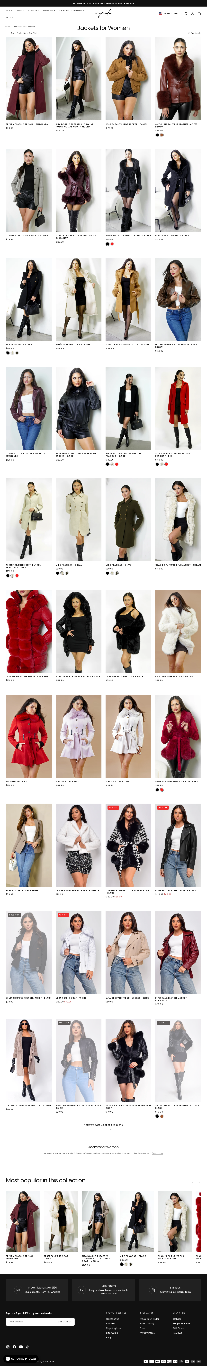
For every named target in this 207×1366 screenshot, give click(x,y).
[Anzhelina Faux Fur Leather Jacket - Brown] (161, 135)
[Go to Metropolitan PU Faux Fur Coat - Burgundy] (78, 190)
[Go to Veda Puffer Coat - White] (78, 952)
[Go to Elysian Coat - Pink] (78, 736)
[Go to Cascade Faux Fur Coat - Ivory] (178, 631)
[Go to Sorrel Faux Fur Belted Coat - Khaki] (128, 299)
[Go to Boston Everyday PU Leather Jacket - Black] (78, 1060)
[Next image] (48, 78)
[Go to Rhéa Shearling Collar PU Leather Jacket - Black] (78, 408)
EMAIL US (175, 1287)
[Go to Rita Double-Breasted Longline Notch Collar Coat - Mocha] (78, 78)
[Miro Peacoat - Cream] (12, 353)
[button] (186, 13)
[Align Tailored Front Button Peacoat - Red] (116, 464)
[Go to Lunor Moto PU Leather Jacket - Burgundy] (29, 408)
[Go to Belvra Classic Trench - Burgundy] (29, 78)
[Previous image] (9, 78)
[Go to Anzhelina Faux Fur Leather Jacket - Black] (178, 1060)
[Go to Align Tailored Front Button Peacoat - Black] (128, 408)
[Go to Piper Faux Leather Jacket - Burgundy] (178, 952)
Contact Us (112, 1319)
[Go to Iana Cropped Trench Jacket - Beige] (128, 952)
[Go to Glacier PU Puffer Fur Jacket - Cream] (178, 519)
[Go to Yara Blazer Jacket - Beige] (29, 845)
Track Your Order (149, 1319)
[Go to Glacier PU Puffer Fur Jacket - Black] (78, 631)
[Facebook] (14, 1347)
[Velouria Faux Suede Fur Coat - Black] (107, 244)
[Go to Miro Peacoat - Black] (29, 299)
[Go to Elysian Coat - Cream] (128, 736)
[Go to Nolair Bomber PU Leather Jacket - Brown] (178, 299)
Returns (110, 1323)
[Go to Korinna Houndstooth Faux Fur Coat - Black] (128, 845)
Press (142, 1328)
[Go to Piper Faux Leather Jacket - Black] (178, 845)
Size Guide (112, 1333)
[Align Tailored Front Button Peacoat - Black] (107, 464)
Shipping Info (113, 1328)
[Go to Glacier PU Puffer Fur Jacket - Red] (29, 631)
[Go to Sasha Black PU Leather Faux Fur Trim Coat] (128, 1060)
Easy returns (108, 1286)
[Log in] (193, 13)
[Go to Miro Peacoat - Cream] (78, 519)
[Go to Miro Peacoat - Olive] (128, 519)
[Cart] (199, 13)
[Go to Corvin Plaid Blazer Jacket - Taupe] (29, 190)
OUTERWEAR (49, 10)
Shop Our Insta (181, 1323)
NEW (8, 10)
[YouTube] (21, 1347)
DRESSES (32, 10)
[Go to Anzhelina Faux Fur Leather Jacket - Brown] (178, 78)
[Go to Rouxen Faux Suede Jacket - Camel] (128, 78)
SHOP (19, 10)
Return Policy (147, 1323)
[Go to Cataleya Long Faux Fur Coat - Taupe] (29, 1060)
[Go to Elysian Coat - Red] (29, 736)
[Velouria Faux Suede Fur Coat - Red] (112, 244)
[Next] (199, 1183)
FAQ (108, 1337)
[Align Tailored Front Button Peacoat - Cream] (112, 464)
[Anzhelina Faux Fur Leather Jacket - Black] (157, 135)
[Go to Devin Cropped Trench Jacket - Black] (29, 952)
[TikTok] (27, 1347)
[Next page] (110, 1129)
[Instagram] (8, 1347)
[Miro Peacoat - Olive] (17, 353)
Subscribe (65, 1321)
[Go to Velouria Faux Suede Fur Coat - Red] (178, 736)
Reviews (177, 1333)
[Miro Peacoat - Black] (7, 353)
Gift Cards (179, 1328)
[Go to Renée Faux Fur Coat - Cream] (78, 299)
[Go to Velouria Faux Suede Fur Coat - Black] (128, 190)
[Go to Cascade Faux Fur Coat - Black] (128, 631)
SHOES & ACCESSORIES (70, 10)
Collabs (177, 1319)
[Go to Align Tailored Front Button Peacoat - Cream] (29, 519)
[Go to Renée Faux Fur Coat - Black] (178, 190)
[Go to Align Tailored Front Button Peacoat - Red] (178, 408)
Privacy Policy (147, 1333)
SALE (8, 17)
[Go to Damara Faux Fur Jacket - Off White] (78, 845)
